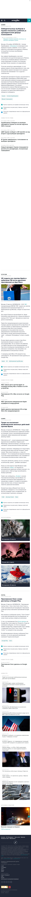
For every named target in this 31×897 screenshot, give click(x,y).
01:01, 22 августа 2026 (6, 420)
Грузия (3, 96)
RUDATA (2, 877)
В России (4, 158)
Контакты (3, 837)
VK (7, 361)
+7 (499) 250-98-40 (6, 858)
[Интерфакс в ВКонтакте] (7, 882)
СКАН (2, 876)
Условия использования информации (9, 889)
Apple (3, 361)
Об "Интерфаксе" (10, 837)
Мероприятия (12, 838)
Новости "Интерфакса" (5, 875)
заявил (12, 467)
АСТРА (2, 871)
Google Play (5, 640)
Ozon (10, 640)
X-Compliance (3, 867)
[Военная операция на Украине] (15, 825)
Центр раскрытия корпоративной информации (10, 879)
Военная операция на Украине (10, 827)
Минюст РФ (12, 207)
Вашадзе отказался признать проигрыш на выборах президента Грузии (14, 39)
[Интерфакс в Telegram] (4, 882)
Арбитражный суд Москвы (16, 361)
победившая (13, 46)
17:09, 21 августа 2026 (6, 160)
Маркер (2, 870)
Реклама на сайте (5, 838)
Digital (3, 595)
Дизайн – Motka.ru (5, 892)
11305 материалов (5, 829)
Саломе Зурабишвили (12, 96)
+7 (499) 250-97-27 (16, 858)
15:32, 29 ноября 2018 (6, 26)
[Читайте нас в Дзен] (2, 882)
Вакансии (23, 837)
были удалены (22, 621)
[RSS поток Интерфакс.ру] (9, 882)
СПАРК (2, 866)
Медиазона (5, 207)
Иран (16, 497)
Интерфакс (15, 20)
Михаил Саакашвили (7, 99)
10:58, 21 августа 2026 (6, 596)
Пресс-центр (17, 837)
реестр (26, 169)
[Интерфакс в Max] (11, 882)
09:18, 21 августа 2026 (6, 275)
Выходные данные (5, 891)
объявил (18, 476)
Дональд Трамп (10, 497)
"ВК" (25, 304)
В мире (3, 25)
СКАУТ (2, 868)
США (3, 497)
